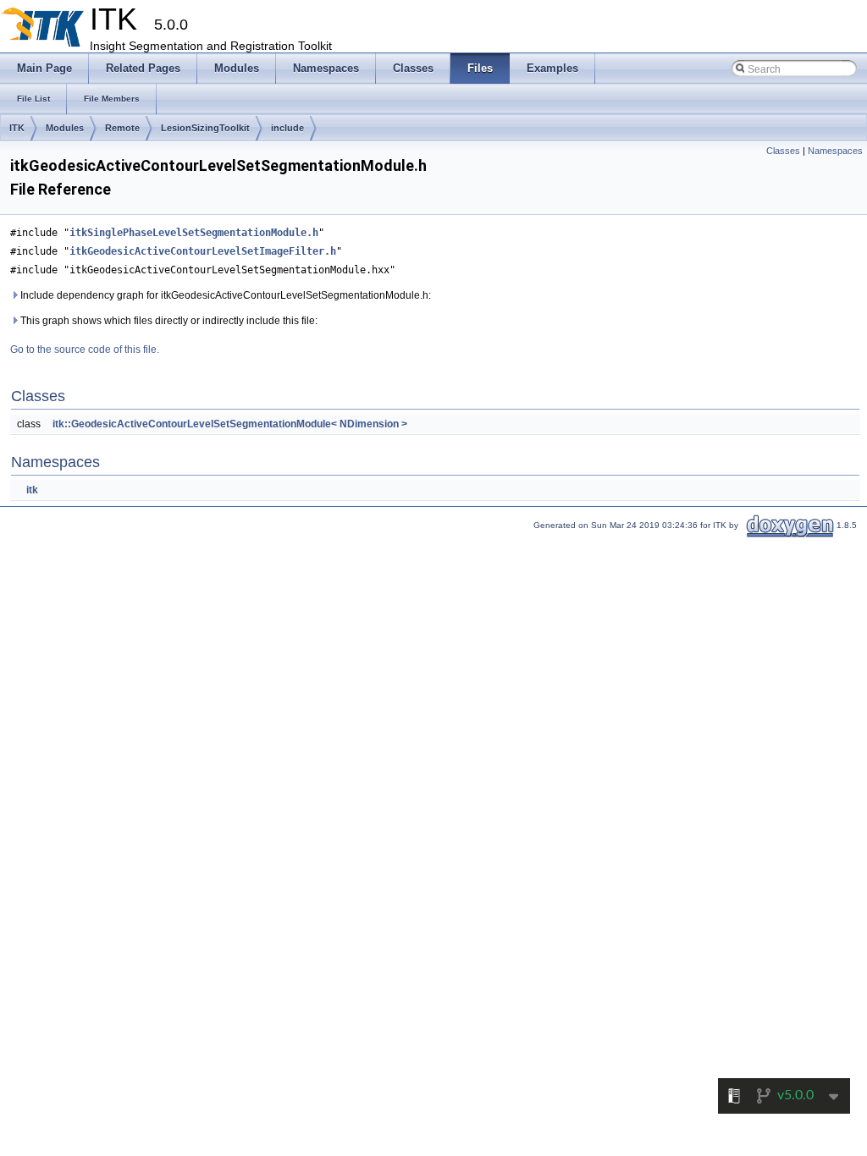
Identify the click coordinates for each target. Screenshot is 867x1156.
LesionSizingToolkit (205, 128)
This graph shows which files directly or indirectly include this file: (168, 321)
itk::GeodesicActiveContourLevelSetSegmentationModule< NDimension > (229, 424)
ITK (17, 128)
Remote (122, 128)
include (287, 128)
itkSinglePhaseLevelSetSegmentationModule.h (193, 233)
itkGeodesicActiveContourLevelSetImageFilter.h (202, 251)
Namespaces (835, 151)
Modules (65, 128)
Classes (783, 151)
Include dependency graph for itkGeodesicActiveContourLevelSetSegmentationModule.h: (224, 295)
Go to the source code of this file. (84, 349)
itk (32, 490)
